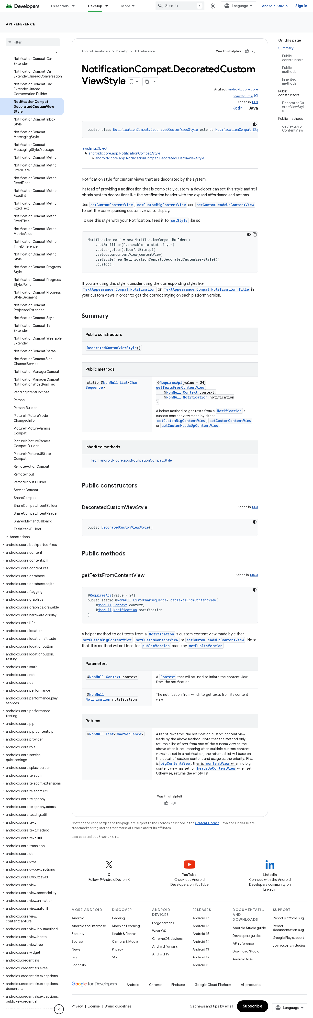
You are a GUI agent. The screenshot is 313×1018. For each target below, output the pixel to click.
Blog (75, 957)
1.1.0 (255, 102)
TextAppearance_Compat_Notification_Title (206, 289)
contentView (217, 763)
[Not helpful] (254, 51)
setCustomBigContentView (161, 204)
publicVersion (156, 645)
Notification (195, 397)
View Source (243, 96)
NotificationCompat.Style (239, 129)
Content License (207, 823)
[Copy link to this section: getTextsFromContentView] (149, 576)
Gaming (118, 918)
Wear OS (159, 931)
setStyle (179, 220)
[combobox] (180, 5)
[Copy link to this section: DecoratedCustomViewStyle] (152, 508)
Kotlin (238, 108)
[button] (32, 537)
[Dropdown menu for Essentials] (75, 6)
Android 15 (200, 933)
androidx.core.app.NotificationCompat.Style (124, 153)
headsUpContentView (216, 768)
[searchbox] (33, 42)
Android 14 (201, 941)
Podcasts (79, 965)
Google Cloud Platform (213, 985)
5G (114, 957)
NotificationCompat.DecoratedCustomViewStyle (155, 129)
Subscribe (253, 1006)
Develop (95, 6)
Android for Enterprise (89, 926)
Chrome (155, 985)
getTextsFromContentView (180, 387)
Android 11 (200, 965)
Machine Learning (126, 926)
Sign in (301, 6)
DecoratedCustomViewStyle (112, 347)
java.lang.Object (95, 148)
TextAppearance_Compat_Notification (119, 289)
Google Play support (288, 937)
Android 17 (200, 918)
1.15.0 (254, 575)
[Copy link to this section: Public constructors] (142, 486)
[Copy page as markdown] (147, 81)
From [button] (131, 460)
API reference (20, 24)
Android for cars (165, 946)
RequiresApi (171, 382)
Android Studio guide (249, 928)
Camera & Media (125, 941)
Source (77, 941)
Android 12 (200, 957)
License (94, 1006)
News (76, 949)
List (124, 382)
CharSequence (155, 600)
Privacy (117, 949)
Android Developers (96, 51)
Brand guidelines (118, 1006)
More (125, 6)
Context (190, 392)
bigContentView (175, 763)
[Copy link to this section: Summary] (113, 316)
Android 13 (200, 949)
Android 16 (201, 926)
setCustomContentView (111, 204)
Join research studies (289, 945)
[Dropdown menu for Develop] (108, 6)
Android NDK (243, 959)
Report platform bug (288, 918)
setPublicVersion (206, 645)
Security (78, 933)
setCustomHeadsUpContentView (225, 204)
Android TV (160, 954)
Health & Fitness (124, 933)
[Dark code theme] (255, 124)
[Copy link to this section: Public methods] (130, 554)
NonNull (110, 382)
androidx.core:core (243, 89)
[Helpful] (247, 51)
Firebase (178, 985)
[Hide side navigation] (59, 1009)
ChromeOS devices (167, 938)
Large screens (163, 923)
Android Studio (275, 6)
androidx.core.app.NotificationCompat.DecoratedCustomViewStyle (149, 158)
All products (250, 985)
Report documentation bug (288, 928)
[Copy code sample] (255, 234)
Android (78, 918)
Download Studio (246, 951)
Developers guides (247, 935)
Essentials (60, 6)
